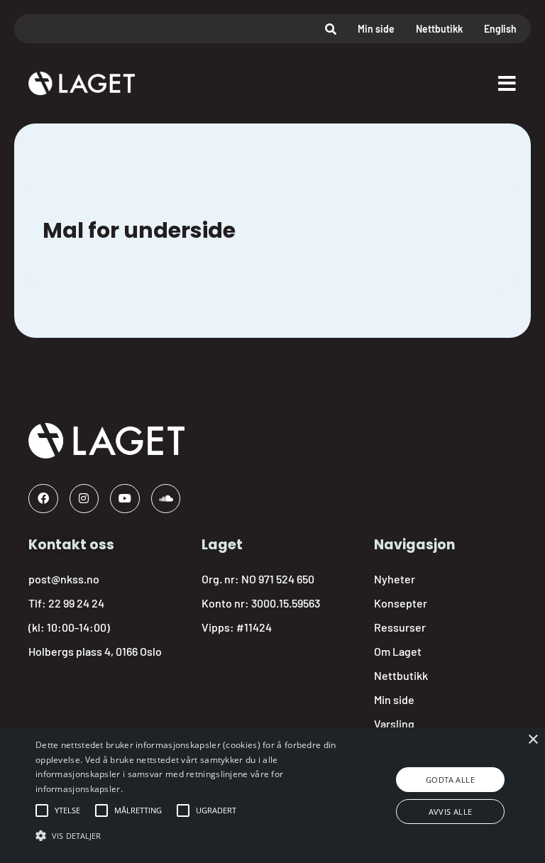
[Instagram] (84, 499)
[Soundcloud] (166, 499)
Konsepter (400, 603)
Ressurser (400, 627)
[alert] (272, 795)
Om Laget (398, 651)
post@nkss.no (63, 579)
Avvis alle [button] (451, 811)
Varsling (394, 723)
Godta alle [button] (450, 779)
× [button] (532, 740)
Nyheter (394, 579)
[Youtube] (125, 499)
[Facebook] (43, 499)
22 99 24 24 (76, 603)
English (500, 29)
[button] (67, 810)
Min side (376, 29)
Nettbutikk (439, 29)
